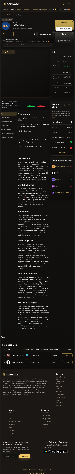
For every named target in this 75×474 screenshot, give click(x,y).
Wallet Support (6, 129)
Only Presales (60, 397)
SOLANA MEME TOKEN (62, 192)
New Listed (59, 391)
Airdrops (12, 424)
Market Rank (5, 118)
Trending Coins (59, 387)
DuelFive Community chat (19, 362)
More (53, 117)
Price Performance (7, 133)
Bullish (31, 105)
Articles (11, 413)
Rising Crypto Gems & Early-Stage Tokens (60, 380)
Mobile (11, 433)
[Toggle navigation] (69, 4)
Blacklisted (59, 405)
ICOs (10, 419)
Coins (9, 15)
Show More (62, 152)
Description (5, 114)
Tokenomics (5, 125)
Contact (44, 427)
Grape (57, 186)
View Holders (24, 45)
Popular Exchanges (7, 137)
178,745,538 (18, 9)
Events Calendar (14, 421)
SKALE (57, 173)
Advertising (45, 424)
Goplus (54, 113)
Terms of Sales (46, 421)
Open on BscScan (11, 45)
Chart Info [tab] (10, 52)
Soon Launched (59, 401)
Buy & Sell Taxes (6, 122)
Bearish (41, 105)
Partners (12, 430)
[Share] (34, 34)
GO (9, 34)
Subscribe (24, 456)
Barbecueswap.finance (62, 166)
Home (3, 15)
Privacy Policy (46, 419)
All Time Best (60, 394)
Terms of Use (45, 416)
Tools (10, 427)
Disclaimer (44, 413)
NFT (10, 416)
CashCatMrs (15, 355)
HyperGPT (58, 179)
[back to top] (69, 470)
